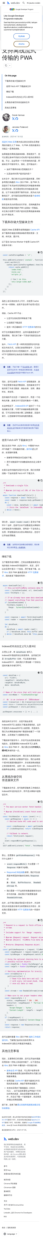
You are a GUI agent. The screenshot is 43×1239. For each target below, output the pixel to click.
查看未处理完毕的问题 (12, 1174)
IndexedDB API (21, 406)
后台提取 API (27, 367)
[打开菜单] (3, 3)
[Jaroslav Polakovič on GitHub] (16, 131)
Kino (18, 182)
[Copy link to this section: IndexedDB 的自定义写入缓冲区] (38, 646)
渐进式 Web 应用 (9, 142)
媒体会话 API (12, 1070)
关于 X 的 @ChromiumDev (14, 1205)
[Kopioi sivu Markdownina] (6, 65)
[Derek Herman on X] (13, 119)
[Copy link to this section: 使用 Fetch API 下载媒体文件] (35, 440)
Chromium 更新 (10, 1187)
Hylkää (21, 36)
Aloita (21, 44)
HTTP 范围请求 (28, 327)
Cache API (35, 230)
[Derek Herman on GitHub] (16, 119)
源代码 (29, 449)
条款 (3, 1228)
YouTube (7, 1209)
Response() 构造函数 (16, 872)
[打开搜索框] (23, 2)
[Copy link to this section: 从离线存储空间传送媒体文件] (21, 780)
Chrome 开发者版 (10, 1183)
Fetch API (12, 344)
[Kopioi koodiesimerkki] (41, 252)
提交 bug (7, 1170)
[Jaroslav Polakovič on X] (13, 131)
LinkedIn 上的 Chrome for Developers (18, 1213)
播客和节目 (8, 1195)
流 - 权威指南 (20, 547)
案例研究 (7, 1191)
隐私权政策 (12, 1228)
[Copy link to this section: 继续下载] (13, 556)
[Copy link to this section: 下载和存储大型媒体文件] (35, 222)
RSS (5, 1216)
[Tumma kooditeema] (38, 252)
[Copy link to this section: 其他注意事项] (21, 1051)
